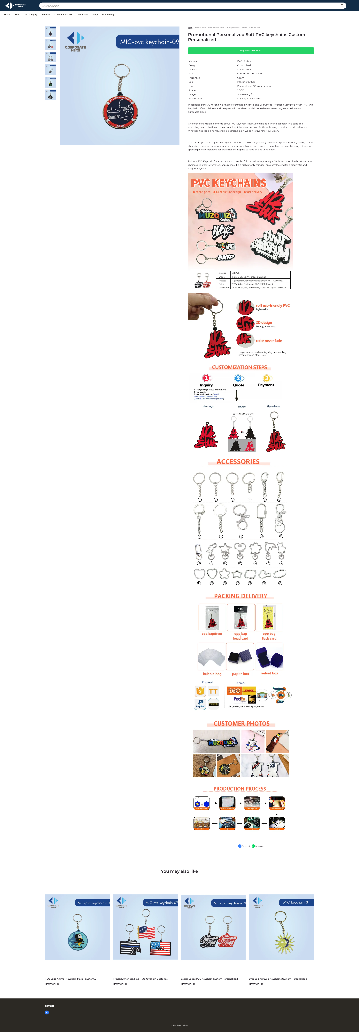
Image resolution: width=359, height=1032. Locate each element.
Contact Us (82, 14)
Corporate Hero (182, 1025)
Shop (17, 14)
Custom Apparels (63, 14)
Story (95, 14)
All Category (31, 14)
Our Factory (108, 14)
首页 (190, 27)
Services (46, 14)
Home (7, 14)
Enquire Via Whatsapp (251, 50)
